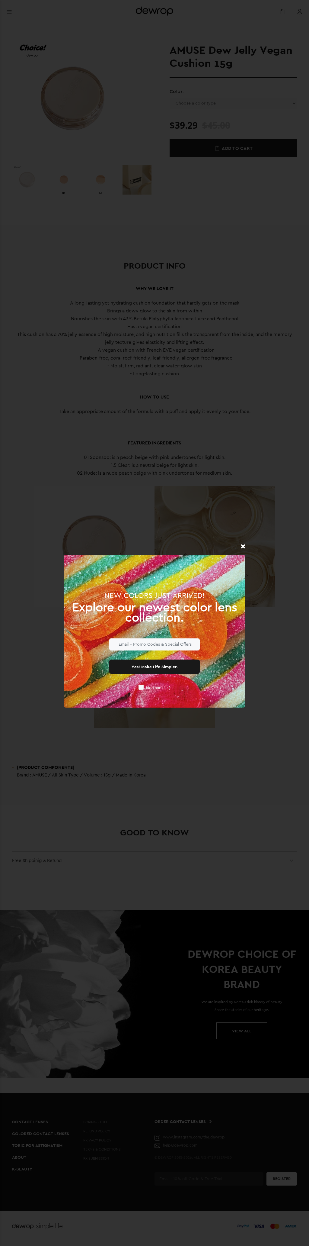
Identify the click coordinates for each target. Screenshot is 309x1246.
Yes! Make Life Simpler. (155, 667)
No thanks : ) (158, 688)
